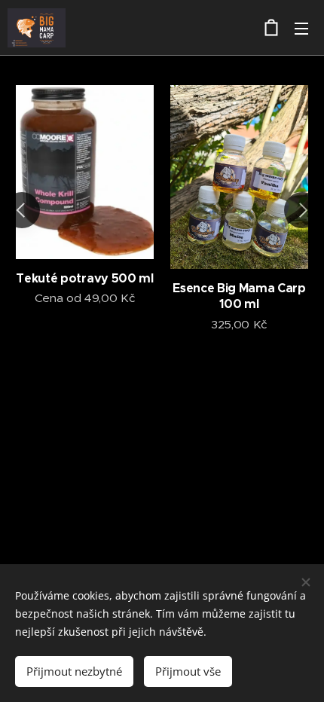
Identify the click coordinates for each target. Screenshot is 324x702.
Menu (301, 28)
